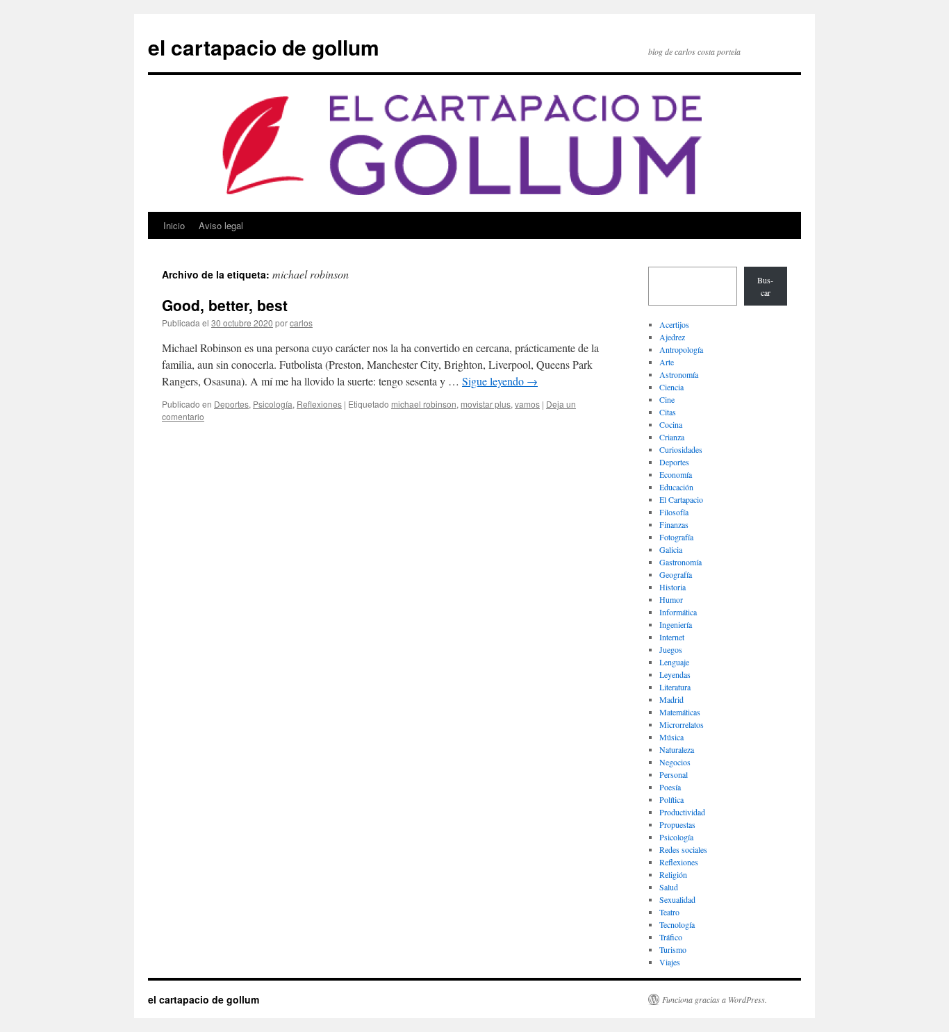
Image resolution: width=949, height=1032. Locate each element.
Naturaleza (676, 749)
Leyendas (675, 674)
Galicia (670, 549)
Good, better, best (225, 304)
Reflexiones (319, 404)
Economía (675, 474)
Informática (678, 611)
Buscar (765, 286)
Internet (671, 636)
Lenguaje (674, 661)
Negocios (675, 761)
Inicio (174, 225)
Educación (676, 486)
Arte (666, 361)
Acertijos (674, 324)
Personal (673, 774)
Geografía (675, 574)
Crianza (671, 436)
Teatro (669, 911)
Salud (668, 886)
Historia (672, 586)
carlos (301, 322)
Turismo (672, 949)
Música (671, 736)
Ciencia (671, 386)
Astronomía (678, 374)
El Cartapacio (681, 499)
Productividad (682, 811)
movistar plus (486, 404)
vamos (527, 404)
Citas (667, 411)
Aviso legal (221, 225)
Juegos (670, 649)
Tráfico (670, 936)
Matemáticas (679, 711)
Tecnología (677, 924)
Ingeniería (675, 624)
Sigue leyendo (500, 381)
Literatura (675, 686)
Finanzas (673, 524)
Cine (667, 399)
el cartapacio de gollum (263, 47)
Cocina (670, 424)
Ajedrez (672, 336)
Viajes (669, 961)
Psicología (272, 404)
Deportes (231, 404)
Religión (673, 874)
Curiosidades (680, 449)
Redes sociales (683, 849)
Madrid (671, 699)
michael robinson (423, 404)
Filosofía (673, 511)
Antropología (681, 349)
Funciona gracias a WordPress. (714, 999)
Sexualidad (677, 899)
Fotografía (676, 536)
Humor (671, 599)
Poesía (670, 786)
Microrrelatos (681, 724)
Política (671, 799)
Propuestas (677, 824)
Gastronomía (680, 561)
